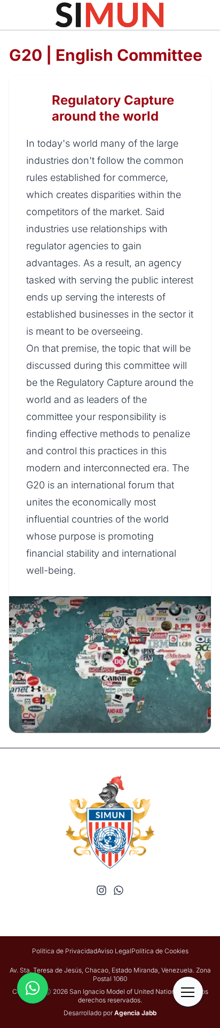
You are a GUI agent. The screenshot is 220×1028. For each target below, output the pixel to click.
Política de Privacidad (64, 951)
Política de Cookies (159, 951)
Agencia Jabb (135, 1013)
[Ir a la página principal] (110, 14)
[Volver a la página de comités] (35, 108)
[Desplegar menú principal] (188, 992)
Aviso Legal (114, 951)
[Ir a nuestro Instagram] (101, 890)
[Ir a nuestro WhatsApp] (118, 890)
